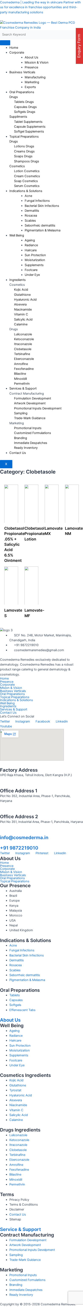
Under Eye (32, 275)
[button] (41, 706)
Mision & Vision (11, 687)
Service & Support (20, 1229)
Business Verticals (22, 72)
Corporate (16, 52)
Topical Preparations (24, 136)
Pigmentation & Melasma (42, 230)
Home (13, 48)
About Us (10, 1020)
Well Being (16, 235)
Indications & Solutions (16, 700)
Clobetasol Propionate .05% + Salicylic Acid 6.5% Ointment (14, 544)
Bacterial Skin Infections (42, 206)
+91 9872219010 (19, 848)
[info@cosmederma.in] (2, 832)
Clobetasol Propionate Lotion (34, 533)
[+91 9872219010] (2, 842)
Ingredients (17, 280)
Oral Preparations (21, 92)
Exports (30, 87)
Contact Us (17, 453)
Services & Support (23, 388)
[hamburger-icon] (5, 42)
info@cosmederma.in (24, 837)
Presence (31, 67)
